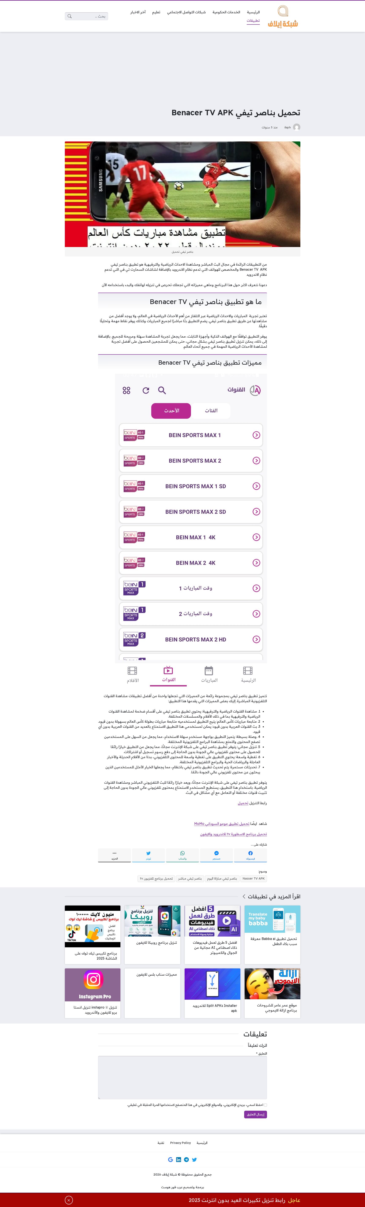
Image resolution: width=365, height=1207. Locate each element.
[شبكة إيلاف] (283, 16)
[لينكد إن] (178, 1159)
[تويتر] (194, 1159)
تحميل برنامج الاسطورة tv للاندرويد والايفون (233, 834)
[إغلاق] (69, 1200)
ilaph (288, 127)
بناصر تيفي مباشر (190, 878)
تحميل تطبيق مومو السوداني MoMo (221, 823)
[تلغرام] (186, 1159)
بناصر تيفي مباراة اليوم (222, 878)
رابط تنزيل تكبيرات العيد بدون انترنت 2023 (237, 1200)
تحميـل (243, 803)
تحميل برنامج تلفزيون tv (156, 878)
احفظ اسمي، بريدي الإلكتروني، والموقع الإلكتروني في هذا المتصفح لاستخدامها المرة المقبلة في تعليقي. (195, 1105)
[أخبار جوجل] (170, 1159)
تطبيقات (257, 896)
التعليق (261, 1053)
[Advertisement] (182, 66)
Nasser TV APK (254, 878)
